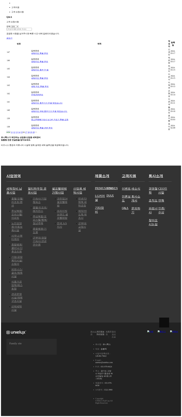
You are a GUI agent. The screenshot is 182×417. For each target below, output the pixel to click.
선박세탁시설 (16, 308)
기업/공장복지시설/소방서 (17, 260)
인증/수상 (161, 210)
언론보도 (126, 198)
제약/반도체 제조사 (82, 214)
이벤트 (126, 188)
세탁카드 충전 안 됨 (40, 70)
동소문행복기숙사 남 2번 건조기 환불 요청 (49, 120)
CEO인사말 (162, 190)
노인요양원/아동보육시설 (17, 227)
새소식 (135, 188)
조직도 (153, 200)
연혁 (161, 200)
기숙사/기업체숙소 (40, 200)
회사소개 (151, 10)
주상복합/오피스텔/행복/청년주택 (40, 220)
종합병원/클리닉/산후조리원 (17, 248)
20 (34, 132)
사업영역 (61, 10)
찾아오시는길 (153, 222)
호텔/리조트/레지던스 (40, 209)
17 (26, 132)
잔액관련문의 (37, 95)
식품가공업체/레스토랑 (17, 285)
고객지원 (121, 10)
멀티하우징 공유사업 (37, 190)
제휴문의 (109, 333)
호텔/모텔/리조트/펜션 (17, 202)
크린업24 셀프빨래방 (62, 202)
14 (19, 132)
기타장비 (99, 209)
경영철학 (153, 190)
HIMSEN (112, 188)
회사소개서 (135, 198)
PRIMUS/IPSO (100, 188)
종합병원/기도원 (40, 230)
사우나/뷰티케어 (17, 237)
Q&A (125, 208)
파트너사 (153, 210)
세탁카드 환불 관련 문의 (41, 128)
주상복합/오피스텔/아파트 (17, 214)
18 (29, 132)
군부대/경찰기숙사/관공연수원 (40, 241)
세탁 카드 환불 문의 (40, 86)
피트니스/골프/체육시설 (17, 273)
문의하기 (135, 210)
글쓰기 (9, 38)
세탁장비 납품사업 (14, 190)
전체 (8, 26)
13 (17, 132)
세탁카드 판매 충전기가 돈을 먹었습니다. (49, 111)
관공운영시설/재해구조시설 (17, 297)
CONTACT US (27, 157)
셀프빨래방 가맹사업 (59, 190)
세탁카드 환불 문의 (39, 53)
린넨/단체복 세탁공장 (82, 202)
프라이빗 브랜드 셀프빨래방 (62, 214)
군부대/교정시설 (82, 227)
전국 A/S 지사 (62, 225)
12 (14, 132)
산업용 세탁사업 (79, 190)
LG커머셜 (100, 197)
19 (31, 132)
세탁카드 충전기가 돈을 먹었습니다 (46, 103)
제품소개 (91, 10)
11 (12, 132)
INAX (110, 195)
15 (22, 132)
